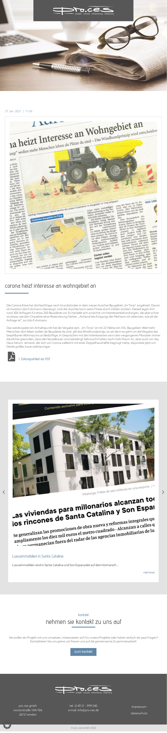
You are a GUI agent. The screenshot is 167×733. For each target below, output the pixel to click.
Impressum (139, 706)
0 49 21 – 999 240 (86, 706)
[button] (7, 725)
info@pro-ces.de (88, 710)
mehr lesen (149, 572)
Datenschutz (139, 713)
